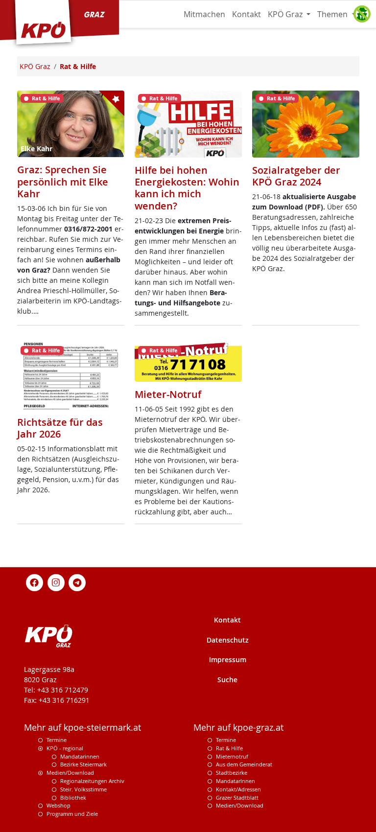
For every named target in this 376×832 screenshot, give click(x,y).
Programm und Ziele (72, 813)
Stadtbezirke (231, 772)
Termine (57, 739)
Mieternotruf (232, 756)
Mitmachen (204, 14)
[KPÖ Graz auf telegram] (77, 581)
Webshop (58, 805)
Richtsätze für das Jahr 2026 (60, 428)
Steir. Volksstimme (83, 789)
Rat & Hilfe (229, 748)
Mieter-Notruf (168, 394)
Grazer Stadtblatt (237, 797)
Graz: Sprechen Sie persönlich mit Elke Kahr (62, 181)
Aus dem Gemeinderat (244, 764)
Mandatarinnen (79, 756)
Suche (227, 679)
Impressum (227, 659)
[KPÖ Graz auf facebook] (35, 581)
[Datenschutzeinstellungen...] (362, 14)
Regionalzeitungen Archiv (92, 781)
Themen (333, 14)
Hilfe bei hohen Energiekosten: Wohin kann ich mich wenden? (187, 187)
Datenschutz (228, 640)
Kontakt (246, 14)
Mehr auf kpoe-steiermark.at (82, 727)
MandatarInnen (235, 781)
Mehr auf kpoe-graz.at (238, 727)
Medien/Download (70, 772)
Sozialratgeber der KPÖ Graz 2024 (296, 175)
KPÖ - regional (65, 748)
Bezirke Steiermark (83, 764)
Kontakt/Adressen (238, 789)
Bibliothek (73, 797)
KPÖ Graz (286, 14)
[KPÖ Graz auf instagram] (56, 581)
